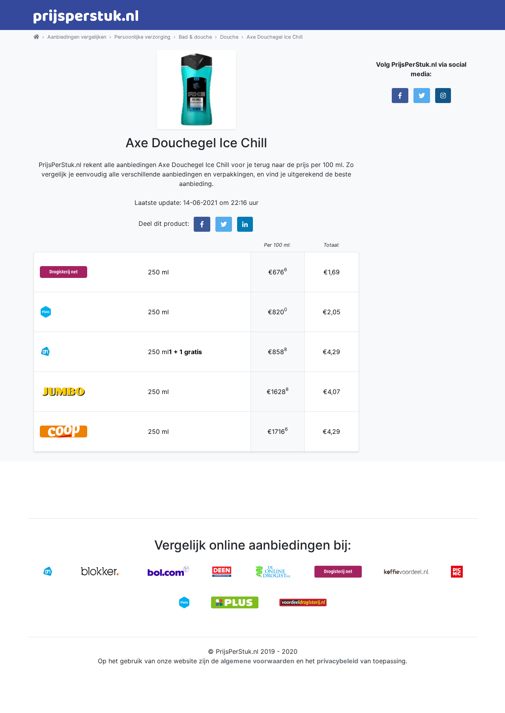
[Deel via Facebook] (202, 224)
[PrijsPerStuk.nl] (36, 37)
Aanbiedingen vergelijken (76, 37)
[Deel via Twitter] (223, 224)
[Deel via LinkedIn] (245, 224)
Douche (229, 37)
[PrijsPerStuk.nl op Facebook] (400, 95)
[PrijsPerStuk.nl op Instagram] (443, 95)
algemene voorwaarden (257, 661)
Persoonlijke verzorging (142, 37)
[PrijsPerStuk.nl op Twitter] (421, 95)
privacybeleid (337, 661)
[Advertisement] (421, 231)
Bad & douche (195, 37)
